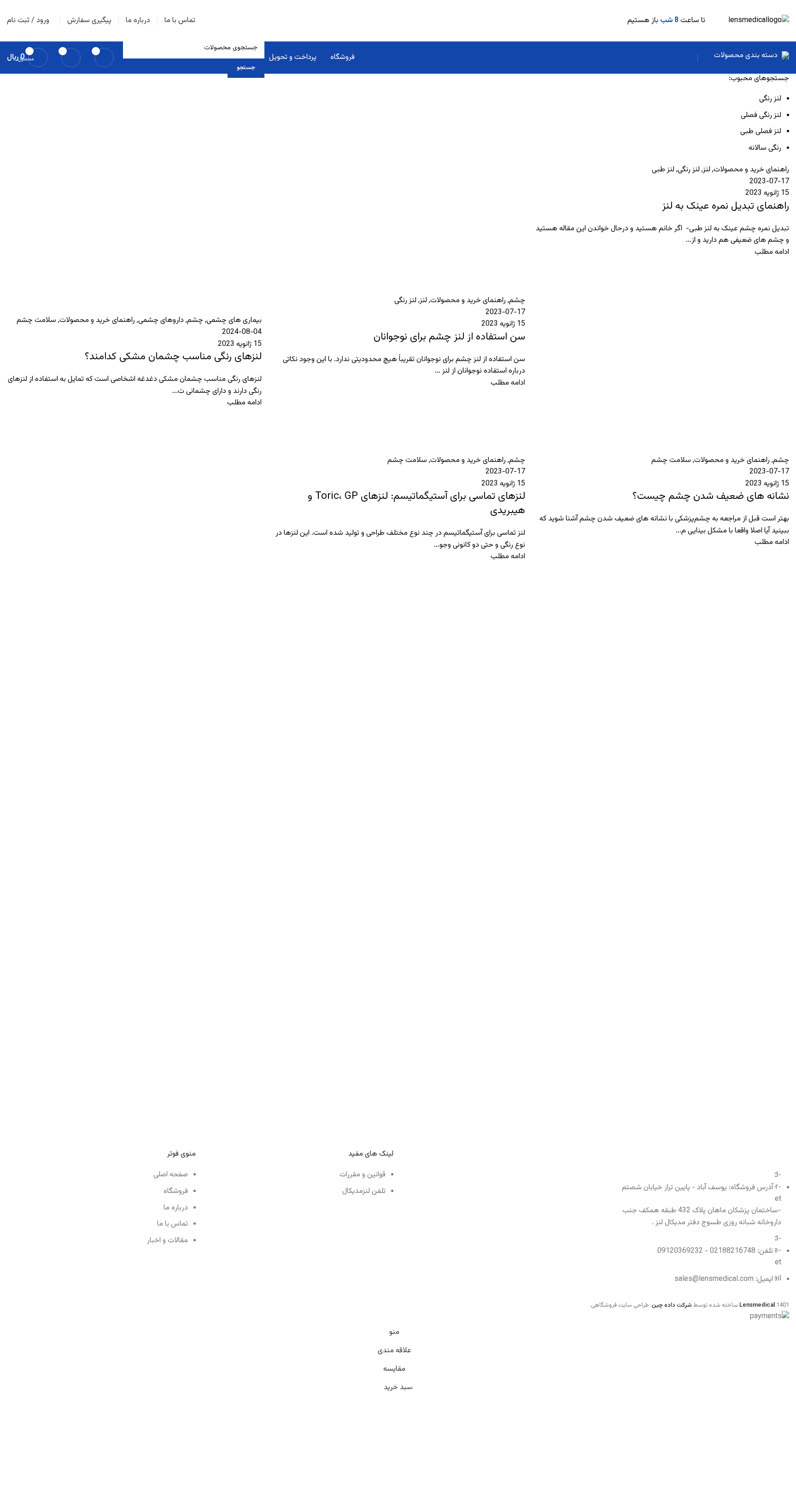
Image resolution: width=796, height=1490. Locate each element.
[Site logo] (758, 21)
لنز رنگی (770, 99)
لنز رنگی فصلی (761, 115)
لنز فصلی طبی (760, 131)
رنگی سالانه (765, 148)
